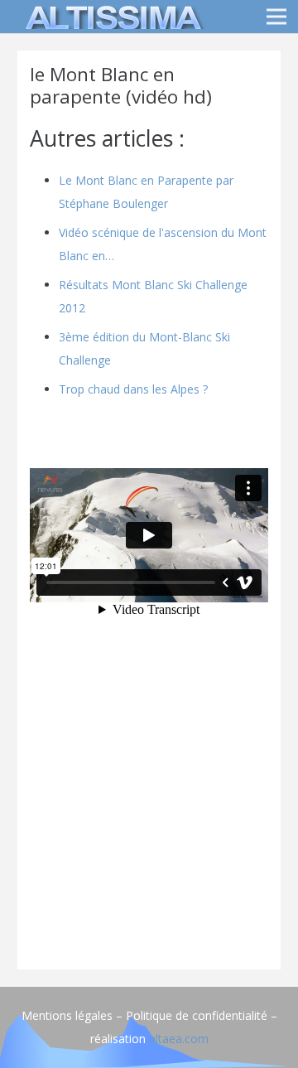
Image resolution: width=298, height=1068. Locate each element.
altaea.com (179, 1038)
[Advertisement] (149, 808)
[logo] (111, 16)
